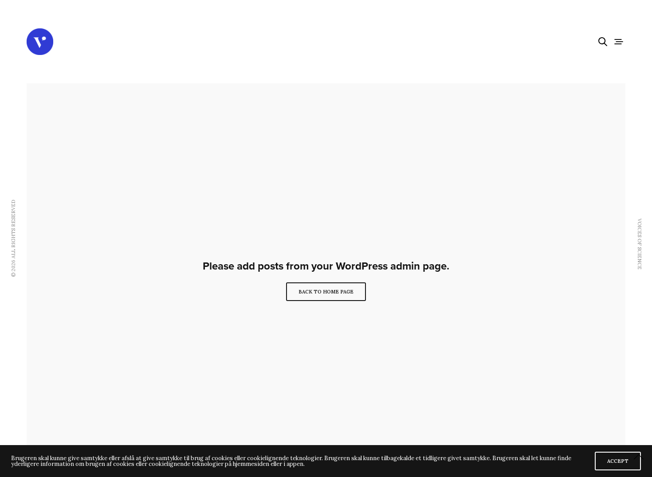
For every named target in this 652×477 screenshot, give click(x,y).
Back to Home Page (326, 292)
